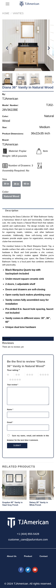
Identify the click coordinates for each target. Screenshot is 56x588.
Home (5, 13)
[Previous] (7, 48)
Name (10, 409)
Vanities (18, 13)
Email (10, 422)
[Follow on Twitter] (28, 570)
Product (28, 556)
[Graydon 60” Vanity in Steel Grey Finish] (14, 485)
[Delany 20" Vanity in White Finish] (41, 485)
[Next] (49, 48)
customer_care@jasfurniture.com (28, 539)
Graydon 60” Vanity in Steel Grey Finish (12, 503)
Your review (12, 385)
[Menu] (7, 4)
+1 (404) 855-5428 (28, 533)
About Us (11, 556)
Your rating (13, 370)
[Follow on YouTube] (35, 570)
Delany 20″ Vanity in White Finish (38, 503)
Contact (44, 556)
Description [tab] (11, 210)
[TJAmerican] (29, 4)
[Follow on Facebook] (21, 570)
